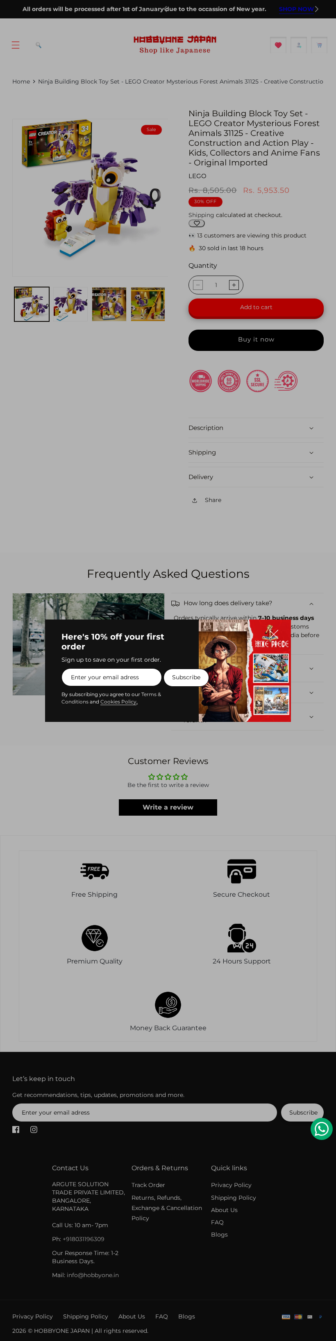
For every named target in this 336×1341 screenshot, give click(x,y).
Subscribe (186, 677)
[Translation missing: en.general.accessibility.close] (278, 633)
